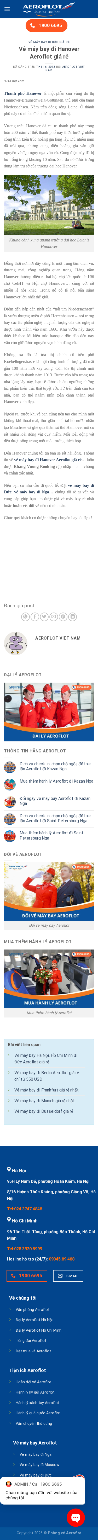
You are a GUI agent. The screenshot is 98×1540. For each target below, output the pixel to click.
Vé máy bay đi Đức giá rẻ (49, 42)
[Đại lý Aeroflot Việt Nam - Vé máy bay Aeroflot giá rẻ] (49, 9)
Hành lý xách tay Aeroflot (37, 1403)
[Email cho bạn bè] (53, 617)
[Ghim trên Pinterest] (63, 617)
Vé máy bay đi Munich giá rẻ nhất (44, 1100)
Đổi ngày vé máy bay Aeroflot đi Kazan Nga (55, 801)
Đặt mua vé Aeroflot (33, 1351)
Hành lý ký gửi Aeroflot (35, 1392)
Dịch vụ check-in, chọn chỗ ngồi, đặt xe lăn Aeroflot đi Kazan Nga (55, 766)
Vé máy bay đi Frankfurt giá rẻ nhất (46, 1090)
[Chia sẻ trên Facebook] (35, 617)
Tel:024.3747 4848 (24, 1208)
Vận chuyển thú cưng (34, 1423)
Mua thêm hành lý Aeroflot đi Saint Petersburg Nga (51, 835)
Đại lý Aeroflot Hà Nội (34, 1320)
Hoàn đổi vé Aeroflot (33, 1382)
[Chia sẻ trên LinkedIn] (72, 617)
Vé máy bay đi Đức (36, 1475)
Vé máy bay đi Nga (35, 1454)
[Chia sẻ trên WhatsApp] (25, 617)
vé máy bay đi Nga (31, 492)
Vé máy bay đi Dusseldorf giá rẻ (43, 1111)
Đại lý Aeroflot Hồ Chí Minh (38, 1330)
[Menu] (7, 9)
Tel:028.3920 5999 (24, 1248)
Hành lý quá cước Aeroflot (38, 1413)
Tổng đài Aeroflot (31, 1340)
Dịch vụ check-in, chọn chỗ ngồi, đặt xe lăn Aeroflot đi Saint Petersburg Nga (55, 818)
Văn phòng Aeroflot (32, 1309)
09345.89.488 (61, 1259)
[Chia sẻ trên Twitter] (44, 617)
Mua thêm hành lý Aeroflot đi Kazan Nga (56, 781)
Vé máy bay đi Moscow (39, 1465)
